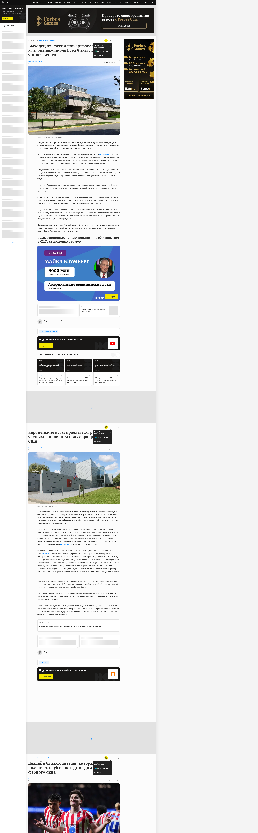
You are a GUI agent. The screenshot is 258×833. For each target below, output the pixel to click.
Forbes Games (47, 2)
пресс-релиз (98, 375)
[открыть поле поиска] (153, 2)
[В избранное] (64, 306)
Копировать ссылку (112, 62)
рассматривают (66, 544)
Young (109, 2)
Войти (146, 2)
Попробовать (98, 55)
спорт (41, 375)
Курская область (72, 375)
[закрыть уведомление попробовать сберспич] (110, 46)
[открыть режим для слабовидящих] (106, 40)
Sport (102, 2)
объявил (45, 553)
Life (89, 2)
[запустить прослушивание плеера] (110, 40)
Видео (84, 2)
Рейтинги (58, 2)
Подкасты (76, 2)
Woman (95, 2)
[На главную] (6, 2)
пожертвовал (104, 154)
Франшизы (67, 2)
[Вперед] (123, 310)
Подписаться (46, 346)
